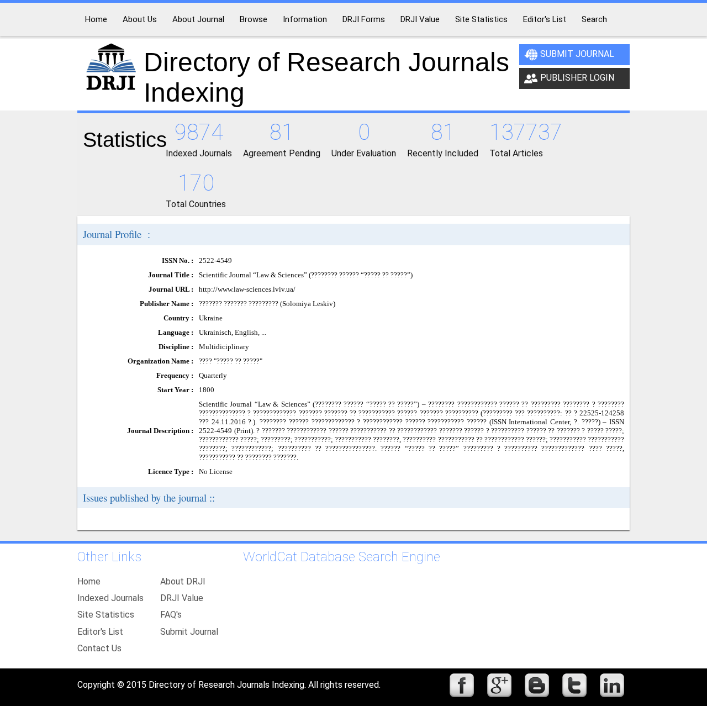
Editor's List (100, 631)
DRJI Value (181, 598)
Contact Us (99, 648)
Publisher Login (577, 77)
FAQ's (171, 614)
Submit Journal (577, 54)
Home (89, 581)
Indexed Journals (110, 598)
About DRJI (182, 581)
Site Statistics (105, 614)
